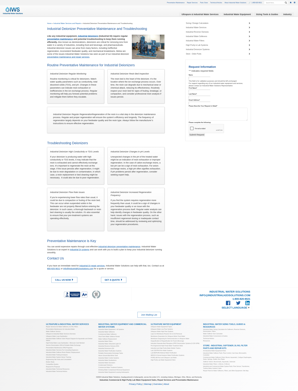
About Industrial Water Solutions (235, 2)
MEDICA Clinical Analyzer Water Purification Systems (167, 355)
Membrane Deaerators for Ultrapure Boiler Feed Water (168, 336)
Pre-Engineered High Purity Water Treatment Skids (167, 345)
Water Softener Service (53, 331)
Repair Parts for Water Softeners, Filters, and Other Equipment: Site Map (226, 370)
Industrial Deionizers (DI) (106, 348)
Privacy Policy (135, 384)
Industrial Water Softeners (196, 36)
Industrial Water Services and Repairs (67, 23)
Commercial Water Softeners (107, 334)
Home (49, 23)
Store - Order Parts (193, 54)
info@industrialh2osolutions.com (78, 268)
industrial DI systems (79, 249)
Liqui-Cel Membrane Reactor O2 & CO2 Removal (166, 334)
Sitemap (147, 384)
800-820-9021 (53, 268)
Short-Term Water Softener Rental (109, 336)
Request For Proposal (53, 366)
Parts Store (204, 2)
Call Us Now (63, 280)
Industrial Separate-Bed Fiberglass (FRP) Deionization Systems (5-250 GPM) (175, 343)
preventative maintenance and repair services (68, 57)
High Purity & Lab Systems (197, 45)
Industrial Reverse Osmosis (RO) (108, 346)
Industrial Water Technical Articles (56, 371)
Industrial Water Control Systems (108, 358)
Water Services (200, 14)
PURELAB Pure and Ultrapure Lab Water (164, 357)
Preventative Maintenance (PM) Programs (59, 347)
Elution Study (50, 362)
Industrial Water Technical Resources (57, 369)
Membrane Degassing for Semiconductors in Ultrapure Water (170, 338)
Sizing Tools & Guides (267, 14)
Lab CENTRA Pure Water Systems (161, 350)
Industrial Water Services (196, 28)
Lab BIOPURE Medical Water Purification (164, 353)
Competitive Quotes (52, 364)
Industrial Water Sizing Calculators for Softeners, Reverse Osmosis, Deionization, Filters (224, 330)
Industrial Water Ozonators (106, 362)
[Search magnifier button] (286, 2)
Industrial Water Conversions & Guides (215, 336)
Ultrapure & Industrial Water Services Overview (61, 334)
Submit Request (196, 135)
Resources (206, 341)
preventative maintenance (60, 39)
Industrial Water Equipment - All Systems (111, 329)
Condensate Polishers (105, 365)
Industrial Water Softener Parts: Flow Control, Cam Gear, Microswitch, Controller (225, 354)
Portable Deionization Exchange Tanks (110, 353)
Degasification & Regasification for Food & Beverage (167, 341)
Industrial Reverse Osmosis (197, 32)
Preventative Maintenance (176, 2)
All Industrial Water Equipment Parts (214, 350)
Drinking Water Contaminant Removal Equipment (114, 370)
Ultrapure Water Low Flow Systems (162, 329)
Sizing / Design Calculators (197, 23)
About (166, 384)
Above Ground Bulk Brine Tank (108, 355)
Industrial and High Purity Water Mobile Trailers (166, 348)
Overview (157, 384)
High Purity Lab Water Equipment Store (163, 360)
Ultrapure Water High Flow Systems (162, 331)
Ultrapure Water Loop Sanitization (56, 336)
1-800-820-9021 (257, 2)
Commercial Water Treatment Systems (110, 367)
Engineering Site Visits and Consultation (58, 359)
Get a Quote (112, 280)
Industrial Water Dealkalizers (107, 360)
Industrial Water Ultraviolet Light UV (109, 343)
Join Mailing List (149, 315)
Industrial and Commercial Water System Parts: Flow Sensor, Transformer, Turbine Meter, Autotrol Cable (226, 367)
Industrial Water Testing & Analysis (57, 355)
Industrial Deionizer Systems (198, 50)
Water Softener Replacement (107, 339)
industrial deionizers (88, 36)
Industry (287, 14)
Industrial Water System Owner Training (58, 357)
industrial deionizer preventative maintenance (119, 246)
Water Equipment (237, 14)
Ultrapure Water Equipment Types (161, 326)
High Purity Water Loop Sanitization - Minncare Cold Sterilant (65, 343)
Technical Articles (216, 2)
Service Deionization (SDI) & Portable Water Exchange (63, 345)
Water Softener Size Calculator (213, 333)
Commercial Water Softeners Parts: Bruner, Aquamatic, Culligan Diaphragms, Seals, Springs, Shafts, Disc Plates (227, 358)
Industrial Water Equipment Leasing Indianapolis (113, 372)
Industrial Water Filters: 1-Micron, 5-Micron (216, 364)
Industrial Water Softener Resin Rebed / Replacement (63, 352)
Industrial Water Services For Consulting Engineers (62, 350)
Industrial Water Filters (195, 41)
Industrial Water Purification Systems (109, 351)
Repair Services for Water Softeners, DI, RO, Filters (62, 326)
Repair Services (192, 2)
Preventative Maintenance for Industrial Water (60, 329)
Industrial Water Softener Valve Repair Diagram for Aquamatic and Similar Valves (69, 339)
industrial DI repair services (92, 266)
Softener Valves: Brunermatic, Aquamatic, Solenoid (219, 361)
